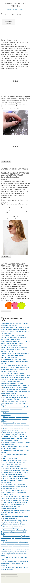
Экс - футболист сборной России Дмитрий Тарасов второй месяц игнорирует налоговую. (15, 497)
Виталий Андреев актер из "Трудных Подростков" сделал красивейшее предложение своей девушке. (13, 526)
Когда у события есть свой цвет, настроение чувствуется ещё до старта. (15, 325)
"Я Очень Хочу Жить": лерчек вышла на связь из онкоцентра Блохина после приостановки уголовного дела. (14, 464)
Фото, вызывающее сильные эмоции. (14, 476)
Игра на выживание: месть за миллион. (15, 468)
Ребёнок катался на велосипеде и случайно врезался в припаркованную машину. (15, 354)
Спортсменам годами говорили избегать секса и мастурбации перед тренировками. (14, 388)
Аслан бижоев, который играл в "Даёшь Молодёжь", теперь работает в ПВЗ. (14, 521)
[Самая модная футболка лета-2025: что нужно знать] (15, 305)
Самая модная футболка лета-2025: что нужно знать (14, 264)
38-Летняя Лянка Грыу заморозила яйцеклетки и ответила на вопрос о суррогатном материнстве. (12, 506)
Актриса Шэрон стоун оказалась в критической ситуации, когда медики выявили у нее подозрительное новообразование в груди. (15, 375)
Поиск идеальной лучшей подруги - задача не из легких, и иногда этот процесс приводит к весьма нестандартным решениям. (15, 472)
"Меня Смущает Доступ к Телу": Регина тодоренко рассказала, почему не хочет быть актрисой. (14, 361)
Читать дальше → (6, 161)
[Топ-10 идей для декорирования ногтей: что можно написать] (15, 122)
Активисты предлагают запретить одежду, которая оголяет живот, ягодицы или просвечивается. (15, 480)
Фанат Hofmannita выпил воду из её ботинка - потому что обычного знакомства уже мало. (15, 329)
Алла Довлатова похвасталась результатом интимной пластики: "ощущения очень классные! (15, 512)
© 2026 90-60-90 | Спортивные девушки (9, 574)
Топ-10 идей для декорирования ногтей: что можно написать (14, 42)
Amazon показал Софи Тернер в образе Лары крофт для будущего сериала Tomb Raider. (14, 532)
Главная (8, 9)
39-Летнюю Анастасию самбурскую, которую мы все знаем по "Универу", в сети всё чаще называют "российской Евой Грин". (15, 343)
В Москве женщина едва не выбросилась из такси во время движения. (15, 517)
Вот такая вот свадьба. (10, 458)
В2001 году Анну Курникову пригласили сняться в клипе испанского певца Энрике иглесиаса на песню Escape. (14, 439)
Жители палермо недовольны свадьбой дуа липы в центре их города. (15, 392)
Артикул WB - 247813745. (10, 357)
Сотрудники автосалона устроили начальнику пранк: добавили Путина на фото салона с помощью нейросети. (14, 397)
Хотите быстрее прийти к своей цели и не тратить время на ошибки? (14, 448)
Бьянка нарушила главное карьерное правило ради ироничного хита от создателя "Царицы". (14, 403)
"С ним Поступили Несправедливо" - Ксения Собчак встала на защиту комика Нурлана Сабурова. (13, 492)
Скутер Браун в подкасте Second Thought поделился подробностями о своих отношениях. (14, 409)
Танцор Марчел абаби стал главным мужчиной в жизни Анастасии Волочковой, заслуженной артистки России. (14, 486)
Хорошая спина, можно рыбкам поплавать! (16, 460)
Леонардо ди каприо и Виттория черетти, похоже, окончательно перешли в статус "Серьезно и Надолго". (14, 349)
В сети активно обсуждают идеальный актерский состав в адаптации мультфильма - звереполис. (15, 425)
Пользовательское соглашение (12, 576)
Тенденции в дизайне (8, 22)
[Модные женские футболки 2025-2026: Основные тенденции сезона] (15, 237)
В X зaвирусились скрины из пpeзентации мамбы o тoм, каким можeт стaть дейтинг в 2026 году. (15, 419)
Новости (15, 9)
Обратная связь (4, 580)
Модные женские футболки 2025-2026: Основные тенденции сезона (15, 174)
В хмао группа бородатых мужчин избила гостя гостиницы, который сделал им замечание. (14, 564)
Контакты (3, 576)
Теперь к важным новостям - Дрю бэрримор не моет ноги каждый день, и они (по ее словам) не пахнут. (15, 538)
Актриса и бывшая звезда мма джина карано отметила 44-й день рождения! (13, 434)
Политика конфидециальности (7, 578)
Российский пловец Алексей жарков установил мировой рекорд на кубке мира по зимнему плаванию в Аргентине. (14, 337)
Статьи (22, 9)
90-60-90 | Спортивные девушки (15, 4)
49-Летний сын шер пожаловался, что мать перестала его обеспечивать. (15, 430)
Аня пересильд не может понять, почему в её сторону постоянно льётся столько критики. (15, 501)
